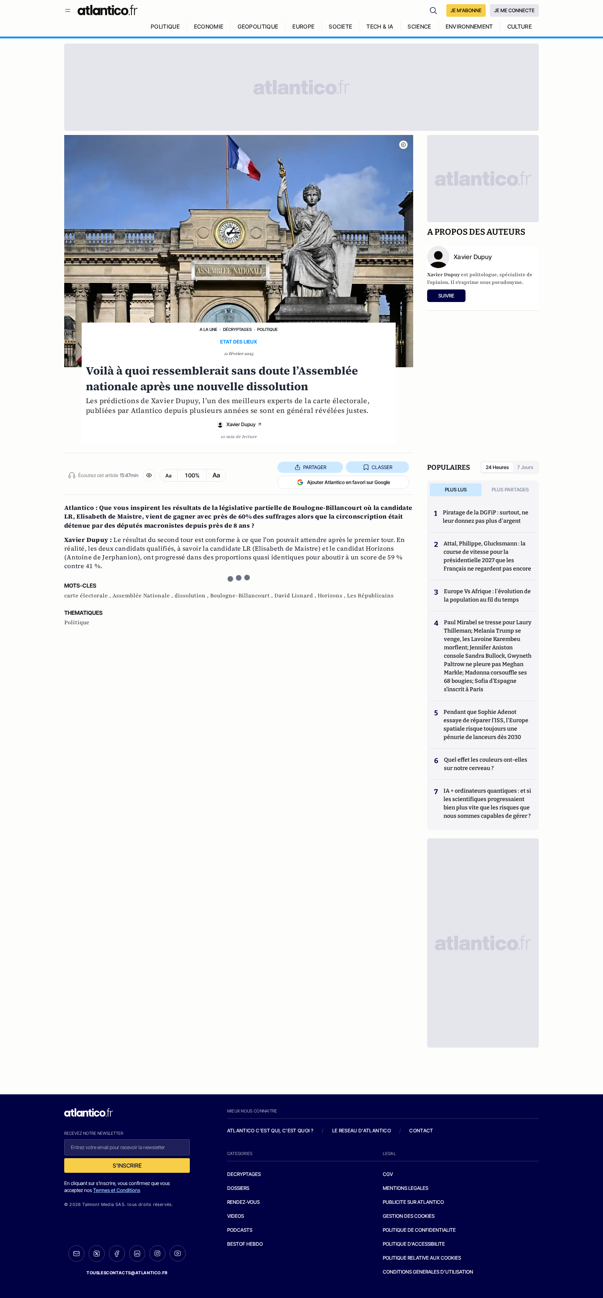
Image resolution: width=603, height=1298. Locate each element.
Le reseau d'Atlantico (361, 1130)
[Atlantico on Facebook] (117, 1253)
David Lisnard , (296, 595)
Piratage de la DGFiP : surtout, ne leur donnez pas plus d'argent (485, 516)
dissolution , (192, 595)
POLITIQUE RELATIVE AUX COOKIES (422, 1258)
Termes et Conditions (116, 1190)
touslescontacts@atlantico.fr (127, 1272)
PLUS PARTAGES (510, 489)
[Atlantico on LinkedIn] (137, 1253)
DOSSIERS (238, 1188)
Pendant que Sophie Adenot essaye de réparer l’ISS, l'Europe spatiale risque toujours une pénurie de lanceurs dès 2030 (486, 724)
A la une (208, 329)
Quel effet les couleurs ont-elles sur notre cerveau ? (485, 763)
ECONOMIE (209, 26)
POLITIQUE (165, 26)
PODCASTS (239, 1230)
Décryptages (237, 329)
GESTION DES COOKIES (408, 1216)
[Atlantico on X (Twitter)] (97, 1253)
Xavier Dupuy (240, 424)
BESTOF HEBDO (245, 1244)
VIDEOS (235, 1216)
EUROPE (303, 26)
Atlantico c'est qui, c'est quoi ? (270, 1130)
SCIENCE (419, 26)
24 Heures (497, 467)
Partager (314, 467)
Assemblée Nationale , (143, 595)
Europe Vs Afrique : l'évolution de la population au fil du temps (487, 595)
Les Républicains (370, 595)
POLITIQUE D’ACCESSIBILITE (414, 1244)
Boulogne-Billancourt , (242, 595)
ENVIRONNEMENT (469, 26)
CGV (388, 1174)
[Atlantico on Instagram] (157, 1253)
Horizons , (332, 595)
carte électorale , (88, 595)
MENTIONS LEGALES (405, 1188)
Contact (421, 1130)
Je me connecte (514, 10)
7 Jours (525, 467)
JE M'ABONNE (466, 10)
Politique (267, 329)
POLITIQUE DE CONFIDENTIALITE (419, 1230)
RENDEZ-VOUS (243, 1202)
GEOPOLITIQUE (258, 26)
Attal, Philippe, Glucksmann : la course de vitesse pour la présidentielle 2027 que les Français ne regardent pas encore (487, 556)
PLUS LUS (456, 489)
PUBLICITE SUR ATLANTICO (413, 1202)
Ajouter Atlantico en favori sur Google (348, 482)
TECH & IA (379, 26)
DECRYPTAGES (244, 1174)
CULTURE (519, 26)
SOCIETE (340, 26)
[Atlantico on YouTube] (178, 1253)
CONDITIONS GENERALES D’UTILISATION (428, 1272)
